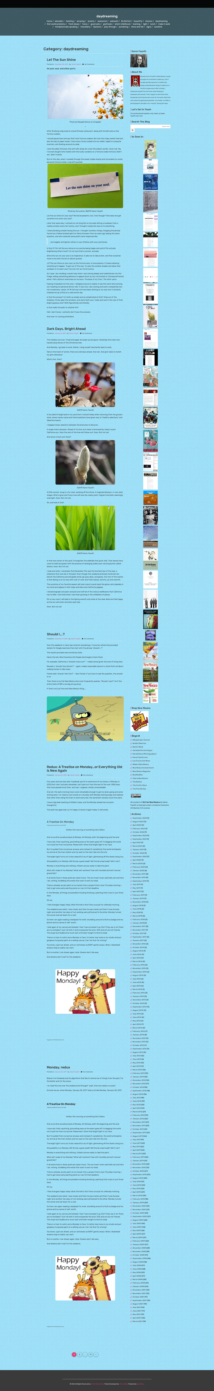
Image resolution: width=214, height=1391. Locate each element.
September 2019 (139, 881)
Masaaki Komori (84, 122)
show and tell (137, 27)
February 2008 (139, 1283)
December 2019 (139, 874)
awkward (114, 21)
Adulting (70, 21)
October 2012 (138, 1087)
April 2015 (137, 986)
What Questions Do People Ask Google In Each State (81, 657)
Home (49, 21)
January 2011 (138, 1161)
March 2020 (138, 864)
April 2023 (137, 825)
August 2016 (138, 951)
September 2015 (139, 972)
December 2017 (139, 926)
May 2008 (137, 1272)
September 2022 (140, 836)
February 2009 (139, 1241)
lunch (152, 24)
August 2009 (138, 1220)
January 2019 (138, 898)
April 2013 (137, 1066)
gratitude (107, 24)
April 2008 (137, 1276)
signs (148, 27)
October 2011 (138, 1129)
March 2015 (137, 989)
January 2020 (138, 871)
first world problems (56, 24)
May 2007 (137, 1314)
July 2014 (137, 1014)
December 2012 (139, 1080)
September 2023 (140, 818)
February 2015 (139, 993)
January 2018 (138, 923)
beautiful (138, 21)
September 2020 (140, 857)
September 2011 (139, 1133)
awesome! (102, 21)
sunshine (158, 27)
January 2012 (138, 1119)
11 (90, 1354)
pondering (123, 27)
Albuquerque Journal (141, 740)
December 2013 (139, 1038)
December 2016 (139, 944)
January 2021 (138, 850)
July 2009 (137, 1223)
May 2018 (136, 913)
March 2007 (137, 1321)
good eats (95, 24)
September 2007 (140, 1300)
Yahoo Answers (83, 233)
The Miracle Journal (58, 1040)
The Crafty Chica (140, 785)
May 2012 (136, 1105)
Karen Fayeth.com (140, 757)
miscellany (85, 27)
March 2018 (137, 916)
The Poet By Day (139, 789)
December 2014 (139, 1000)
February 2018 (139, 920)
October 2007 (138, 1297)
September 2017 (139, 937)
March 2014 (137, 1028)
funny (85, 24)
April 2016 (137, 958)
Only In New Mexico (140, 778)
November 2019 (139, 877)
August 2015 (138, 975)
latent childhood (122, 24)
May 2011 (136, 1147)
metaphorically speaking (66, 27)
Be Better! (126, 21)
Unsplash (97, 122)
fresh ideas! (73, 24)
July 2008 (137, 1265)
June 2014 (137, 1017)
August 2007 (138, 1304)
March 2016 (137, 961)
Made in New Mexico (141, 764)
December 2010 (139, 1164)
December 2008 (139, 1248)
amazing (81, 21)
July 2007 (137, 1307)
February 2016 (139, 965)
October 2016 (138, 947)
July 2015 (137, 979)
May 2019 (136, 888)
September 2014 (140, 1007)
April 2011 (137, 1150)
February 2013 (139, 1073)
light (145, 24)
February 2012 (139, 1115)
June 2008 (137, 1269)
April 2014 (137, 1024)
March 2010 (137, 1196)
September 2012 (139, 1091)
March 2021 (137, 846)
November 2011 (139, 1126)
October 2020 (138, 853)
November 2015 (139, 968)
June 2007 (137, 1311)
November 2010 (139, 1168)
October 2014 (138, 1003)
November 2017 (139, 930)
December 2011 (139, 1122)
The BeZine (137, 782)
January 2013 (138, 1077)
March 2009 (138, 1238)
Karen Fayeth (76, 64)
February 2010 (139, 1199)
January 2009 (138, 1245)
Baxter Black (138, 747)
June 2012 (137, 1101)
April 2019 (137, 891)
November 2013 (139, 1042)
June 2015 (137, 982)
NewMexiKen (138, 775)
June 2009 (137, 1227)
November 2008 (139, 1252)
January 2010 (138, 1203)
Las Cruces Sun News (141, 761)
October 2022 (138, 832)
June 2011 (137, 1143)
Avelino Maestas (139, 743)
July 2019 (137, 884)
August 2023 (138, 822)
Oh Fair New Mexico (97, 1384)
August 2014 (138, 1010)
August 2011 (138, 1136)
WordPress (140, 1384)
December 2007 (139, 1290)
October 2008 (138, 1255)
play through (110, 27)
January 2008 (138, 1286)
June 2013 (137, 1059)
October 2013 (138, 1045)
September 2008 (140, 1258)
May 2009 (137, 1230)
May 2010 (136, 1189)
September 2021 (139, 839)
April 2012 (137, 1108)
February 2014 (139, 1031)
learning (136, 24)
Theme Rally (123, 1384)
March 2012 (137, 1112)
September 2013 (139, 1049)
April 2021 (137, 843)
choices (148, 21)
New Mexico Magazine (141, 771)
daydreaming (161, 21)
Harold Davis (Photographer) (144, 754)
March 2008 (138, 1279)
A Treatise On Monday (60, 821)
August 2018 (138, 905)
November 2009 (139, 1210)
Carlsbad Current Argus (142, 750)
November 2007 (139, 1293)
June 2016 (137, 954)
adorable (59, 21)
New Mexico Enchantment (143, 768)
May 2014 (137, 1021)
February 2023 (139, 829)
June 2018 (137, 909)
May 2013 (136, 1063)
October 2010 (138, 1171)
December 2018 (139, 902)
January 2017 (138, 940)
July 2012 (137, 1098)
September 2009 (140, 1216)
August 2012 (138, 1094)
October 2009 (138, 1213)
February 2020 (139, 867)
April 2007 (137, 1318)
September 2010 (139, 1175)
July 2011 (136, 1140)
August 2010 (138, 1178)
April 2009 (137, 1234)
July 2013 (137, 1056)
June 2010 (137, 1185)
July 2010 (137, 1182)
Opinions (97, 27)
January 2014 (138, 1035)
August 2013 (138, 1052)
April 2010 (137, 1192)
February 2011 (138, 1157)
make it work (164, 24)
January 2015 (138, 996)
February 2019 (139, 895)
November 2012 (139, 1084)
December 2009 (139, 1206)
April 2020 (137, 860)
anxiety (91, 21)
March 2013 (137, 1070)
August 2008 (138, 1262)
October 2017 (138, 933)
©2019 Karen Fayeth (94, 211)
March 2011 (137, 1154)
